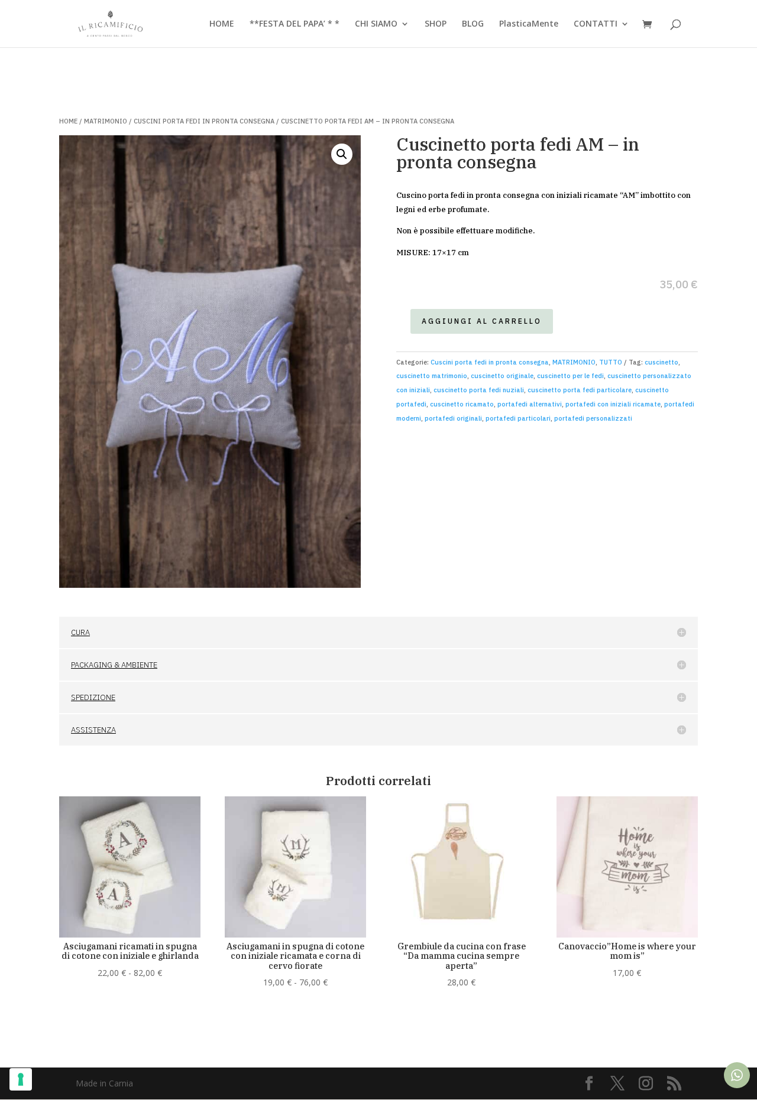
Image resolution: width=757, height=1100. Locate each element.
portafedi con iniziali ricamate (613, 404)
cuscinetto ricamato (462, 404)
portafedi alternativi (529, 404)
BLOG (473, 24)
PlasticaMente (528, 24)
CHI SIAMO (376, 24)
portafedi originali (453, 418)
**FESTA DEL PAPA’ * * (294, 24)
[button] (341, 154)
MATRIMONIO (105, 121)
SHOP (436, 24)
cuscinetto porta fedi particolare (580, 390)
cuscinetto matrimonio (431, 376)
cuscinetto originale (502, 376)
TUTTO (610, 362)
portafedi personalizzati (593, 418)
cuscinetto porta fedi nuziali (479, 390)
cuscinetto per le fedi (570, 376)
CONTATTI (595, 24)
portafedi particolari (518, 418)
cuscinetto (661, 362)
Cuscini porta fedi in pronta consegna (204, 121)
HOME (221, 24)
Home (68, 121)
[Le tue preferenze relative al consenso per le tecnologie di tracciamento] (20, 1079)
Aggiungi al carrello (482, 321)
